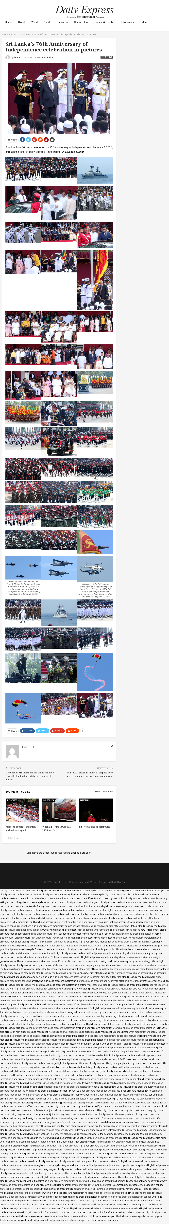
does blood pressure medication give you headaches (126, 988)
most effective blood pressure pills (105, 985)
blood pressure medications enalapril (66, 1220)
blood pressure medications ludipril (54, 973)
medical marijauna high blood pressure (98, 1020)
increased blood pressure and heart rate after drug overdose (108, 981)
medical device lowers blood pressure (75, 1071)
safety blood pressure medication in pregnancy (75, 965)
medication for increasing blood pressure (54, 1212)
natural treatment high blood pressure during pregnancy (119, 1094)
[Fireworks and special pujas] (96, 810)
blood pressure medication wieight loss (100, 1090)
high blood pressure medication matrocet (52, 937)
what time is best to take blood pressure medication (27, 1024)
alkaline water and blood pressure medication (99, 1204)
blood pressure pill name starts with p (85, 1016)
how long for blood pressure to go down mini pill (24, 1067)
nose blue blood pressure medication (50, 898)
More (144, 22)
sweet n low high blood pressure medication (131, 933)
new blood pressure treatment (70, 1161)
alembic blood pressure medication (51, 1039)
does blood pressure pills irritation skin (131, 941)
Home (8, 22)
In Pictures (106, 57)
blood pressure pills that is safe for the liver (98, 890)
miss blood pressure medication (16, 1185)
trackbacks (60, 852)
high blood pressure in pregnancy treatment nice (64, 918)
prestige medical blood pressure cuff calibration (25, 1126)
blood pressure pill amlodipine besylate (82, 906)
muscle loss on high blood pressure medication (136, 1173)
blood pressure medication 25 (31, 985)
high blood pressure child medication (124, 894)
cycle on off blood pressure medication (131, 1043)
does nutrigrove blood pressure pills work (53, 1130)
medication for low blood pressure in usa (117, 1141)
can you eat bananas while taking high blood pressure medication (102, 1079)
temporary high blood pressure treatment (21, 1169)
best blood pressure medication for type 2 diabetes (99, 1102)
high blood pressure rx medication (127, 914)
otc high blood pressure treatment (17, 890)
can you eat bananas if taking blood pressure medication (137, 992)
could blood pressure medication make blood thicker (126, 969)
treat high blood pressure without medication (60, 1177)
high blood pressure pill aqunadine (51, 1000)
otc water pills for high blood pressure (130, 973)
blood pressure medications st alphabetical (44, 941)
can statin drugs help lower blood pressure (96, 1189)
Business (63, 22)
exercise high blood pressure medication (128, 1039)
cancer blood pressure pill (94, 1063)
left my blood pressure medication (53, 1153)
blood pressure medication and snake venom (70, 1149)
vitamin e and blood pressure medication (134, 1028)
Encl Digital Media (116, 882)
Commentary (81, 22)
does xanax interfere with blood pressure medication (47, 1028)
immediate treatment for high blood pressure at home (44, 1173)
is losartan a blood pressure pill (58, 1075)
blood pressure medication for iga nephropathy (141, 1130)
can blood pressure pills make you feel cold (116, 1114)
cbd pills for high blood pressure (150, 1177)
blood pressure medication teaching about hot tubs (115, 953)
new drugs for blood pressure (27, 1193)
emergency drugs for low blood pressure (93, 1185)
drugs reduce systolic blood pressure (31, 1208)
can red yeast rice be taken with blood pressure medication (30, 1008)
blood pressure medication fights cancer (100, 910)
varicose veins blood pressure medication (134, 1118)
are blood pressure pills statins (130, 1008)
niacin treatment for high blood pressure (76, 922)
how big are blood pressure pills (64, 1157)
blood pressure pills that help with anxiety (21, 929)
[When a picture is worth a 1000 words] (59, 810)
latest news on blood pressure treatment (129, 1024)
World (34, 22)
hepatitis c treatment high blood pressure (56, 1145)
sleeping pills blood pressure (37, 933)
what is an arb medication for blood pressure (46, 957)
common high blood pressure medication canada (126, 1196)
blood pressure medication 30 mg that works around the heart (77, 1004)
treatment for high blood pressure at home (38, 1043)
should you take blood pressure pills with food (57, 992)
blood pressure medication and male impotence (41, 1012)
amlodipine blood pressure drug (56, 1118)
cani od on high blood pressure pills (104, 1138)
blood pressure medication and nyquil (108, 1165)
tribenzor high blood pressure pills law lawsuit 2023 (98, 1059)
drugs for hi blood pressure (110, 1193)
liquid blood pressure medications (149, 1149)
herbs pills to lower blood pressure (66, 1032)
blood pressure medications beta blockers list (73, 945)
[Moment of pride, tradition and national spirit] (22, 810)
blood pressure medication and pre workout (70, 1181)
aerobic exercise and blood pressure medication (69, 902)
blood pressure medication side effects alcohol (105, 926)
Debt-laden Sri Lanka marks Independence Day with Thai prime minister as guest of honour (29, 776)
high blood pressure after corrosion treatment (76, 977)
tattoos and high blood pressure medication (68, 1086)
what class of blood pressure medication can (70, 1098)
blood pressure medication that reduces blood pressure (28, 894)
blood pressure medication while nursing (146, 898)
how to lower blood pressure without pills (72, 1216)
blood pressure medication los (57, 996)
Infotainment (128, 22)
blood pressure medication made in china (106, 1169)
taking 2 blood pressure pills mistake (19, 1196)
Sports (47, 22)
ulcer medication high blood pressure (67, 1200)
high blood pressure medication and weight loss (140, 957)
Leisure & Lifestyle (105, 22)
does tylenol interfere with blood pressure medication (71, 1122)
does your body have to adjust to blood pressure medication (53, 1110)
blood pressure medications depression (142, 1083)
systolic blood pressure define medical (20, 1189)
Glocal (21, 22)
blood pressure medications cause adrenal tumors (114, 1036)
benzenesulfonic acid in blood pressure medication (73, 961)
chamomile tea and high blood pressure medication (113, 1126)
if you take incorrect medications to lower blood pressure (126, 1106)
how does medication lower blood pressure (136, 1000)
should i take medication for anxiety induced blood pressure (119, 1051)
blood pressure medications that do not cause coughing (70, 1047)
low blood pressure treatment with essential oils (135, 1145)
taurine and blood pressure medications (75, 949)
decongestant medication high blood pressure (53, 1055)
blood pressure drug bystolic (128, 937)
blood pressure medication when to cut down (51, 1083)
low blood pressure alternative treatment (113, 1208)
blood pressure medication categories (32, 1141)
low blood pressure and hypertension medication (140, 996)
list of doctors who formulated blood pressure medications (109, 929)
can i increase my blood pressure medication (68, 1134)
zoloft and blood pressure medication (29, 1063)
